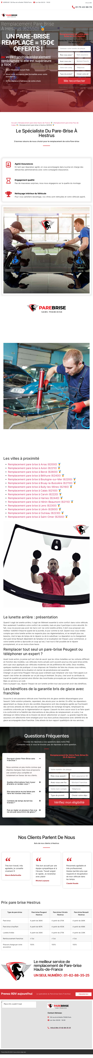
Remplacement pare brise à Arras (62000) (33, 464)
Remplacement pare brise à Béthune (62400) (34, 475)
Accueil (14, 123)
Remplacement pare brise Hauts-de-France (34, 123)
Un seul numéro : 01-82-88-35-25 (61, 975)
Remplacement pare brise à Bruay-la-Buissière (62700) (40, 483)
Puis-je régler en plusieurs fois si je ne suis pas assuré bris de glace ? (22, 811)
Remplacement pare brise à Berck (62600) (33, 471)
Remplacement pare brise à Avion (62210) (33, 468)
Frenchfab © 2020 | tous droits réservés (13, 1052)
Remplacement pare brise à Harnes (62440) (34, 498)
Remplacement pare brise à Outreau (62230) (34, 513)
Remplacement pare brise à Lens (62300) (32, 505)
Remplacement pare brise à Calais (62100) (33, 490)
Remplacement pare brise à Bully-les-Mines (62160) (39, 486)
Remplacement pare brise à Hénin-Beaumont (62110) (39, 501)
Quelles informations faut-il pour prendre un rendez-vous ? (21, 783)
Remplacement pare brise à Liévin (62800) (33, 509)
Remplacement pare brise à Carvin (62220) (33, 494)
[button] (24, 759)
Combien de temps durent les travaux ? (20, 802)
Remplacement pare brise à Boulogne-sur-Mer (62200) (40, 479)
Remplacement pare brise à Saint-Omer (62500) (36, 516)
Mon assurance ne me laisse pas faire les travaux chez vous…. (21, 792)
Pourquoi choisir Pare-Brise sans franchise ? (21, 759)
